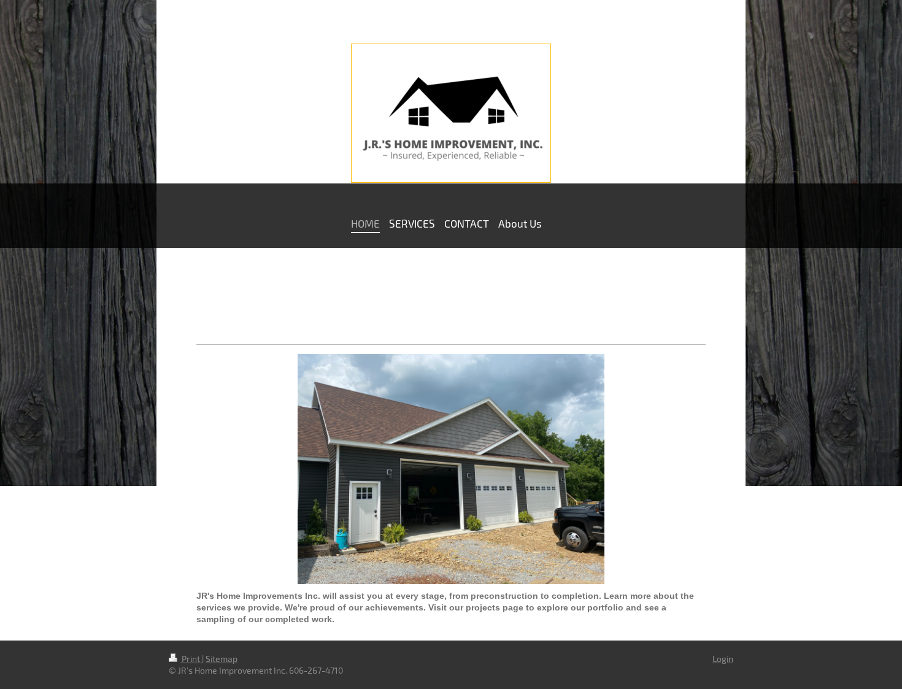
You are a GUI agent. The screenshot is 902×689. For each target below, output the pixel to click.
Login (722, 658)
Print (191, 658)
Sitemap (221, 658)
